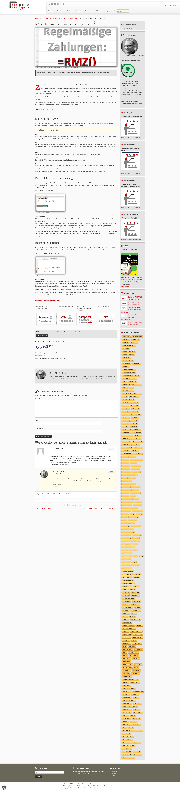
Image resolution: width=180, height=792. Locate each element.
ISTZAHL (125, 495)
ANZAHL (125, 342)
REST (136, 586)
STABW (132, 616)
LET (132, 514)
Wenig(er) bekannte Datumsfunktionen (42, 307)
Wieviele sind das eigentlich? (64, 306)
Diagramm (126, 420)
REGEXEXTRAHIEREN (128, 583)
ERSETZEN (137, 429)
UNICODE (126, 673)
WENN (135, 706)
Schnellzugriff (135, 595)
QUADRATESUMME (128, 574)
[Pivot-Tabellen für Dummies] (129, 264)
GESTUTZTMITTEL (128, 453)
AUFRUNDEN (126, 363)
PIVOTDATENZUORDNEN (129, 562)
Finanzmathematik (74, 18)
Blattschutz (132, 381)
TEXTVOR (138, 664)
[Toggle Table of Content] (52, 109)
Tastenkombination (127, 649)
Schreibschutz (126, 601)
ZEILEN (125, 724)
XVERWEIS (136, 718)
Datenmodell (134, 405)
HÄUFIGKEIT (126, 471)
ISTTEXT (125, 492)
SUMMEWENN (126, 634)
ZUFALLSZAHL (127, 742)
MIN (132, 523)
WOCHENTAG (138, 712)
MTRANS (136, 541)
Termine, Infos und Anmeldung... (131, 137)
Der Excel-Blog (46, 18)
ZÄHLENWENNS (127, 751)
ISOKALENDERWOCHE (129, 483)
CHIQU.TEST (137, 393)
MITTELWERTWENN (128, 529)
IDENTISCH (136, 471)
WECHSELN (126, 706)
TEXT (125, 655)
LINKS (139, 514)
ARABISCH (126, 348)
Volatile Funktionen (137, 691)
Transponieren (126, 667)
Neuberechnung (127, 550)
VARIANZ (125, 682)
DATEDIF (135, 402)
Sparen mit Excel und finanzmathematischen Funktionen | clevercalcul (61, 494)
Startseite (50, 11)
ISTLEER (135, 489)
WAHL (136, 697)
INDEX (125, 474)
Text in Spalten (134, 655)
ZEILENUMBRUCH (135, 724)
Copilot (125, 396)
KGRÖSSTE (137, 504)
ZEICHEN (125, 721)
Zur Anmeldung (42, 335)
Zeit (124, 727)
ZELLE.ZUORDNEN (128, 730)
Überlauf (137, 751)
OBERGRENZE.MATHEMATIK (130, 556)
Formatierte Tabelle (135, 438)
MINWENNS (126, 526)
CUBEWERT (126, 402)
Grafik (125, 456)
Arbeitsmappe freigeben (129, 351)
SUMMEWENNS (138, 634)
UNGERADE (136, 670)
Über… (98, 11)
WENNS (136, 709)
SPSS (125, 616)
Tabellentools (126, 643)
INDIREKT (134, 474)
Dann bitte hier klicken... (86, 774)
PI (141, 556)
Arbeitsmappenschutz (128, 354)
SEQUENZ (126, 604)
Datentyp (135, 411)
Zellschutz (139, 730)
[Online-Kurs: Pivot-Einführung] (130, 161)
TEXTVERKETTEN (127, 664)
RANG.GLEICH (127, 577)
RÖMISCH (126, 592)
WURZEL (125, 715)
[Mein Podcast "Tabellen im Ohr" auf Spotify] (135, 28)
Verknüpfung (126, 691)
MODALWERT (126, 535)
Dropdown (134, 420)
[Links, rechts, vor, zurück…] (106, 319)
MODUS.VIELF (127, 538)
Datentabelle (126, 411)
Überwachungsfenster (128, 757)
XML (133, 715)
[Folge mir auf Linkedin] (127, 28)
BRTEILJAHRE (137, 384)
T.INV (134, 640)
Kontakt (113, 775)
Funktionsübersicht (127, 447)
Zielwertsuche (126, 733)
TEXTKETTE (126, 658)
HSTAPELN (126, 468)
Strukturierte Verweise (128, 625)
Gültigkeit (125, 462)
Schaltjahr (126, 595)
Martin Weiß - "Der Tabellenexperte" (81, 783)
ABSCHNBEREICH (137, 336)
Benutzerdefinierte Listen (129, 372)
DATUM (138, 414)
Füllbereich (138, 447)
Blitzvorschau (126, 384)
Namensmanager (132, 544)
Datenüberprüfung (128, 414)
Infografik (132, 477)
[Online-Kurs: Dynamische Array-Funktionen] (130, 127)
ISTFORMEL (136, 486)
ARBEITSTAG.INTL (128, 360)
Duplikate (134, 423)
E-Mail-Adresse (40, 428)
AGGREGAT (135, 339)
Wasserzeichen (127, 703)
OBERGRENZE (127, 553)
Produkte (69, 11)
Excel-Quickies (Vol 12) (45, 508)
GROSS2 (125, 459)
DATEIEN (125, 405)
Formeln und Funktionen (60, 18)
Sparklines (126, 613)
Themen (59, 11)
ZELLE (131, 727)
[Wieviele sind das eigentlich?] (65, 319)
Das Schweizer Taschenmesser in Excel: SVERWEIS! (83, 308)
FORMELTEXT (126, 444)
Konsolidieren (126, 511)
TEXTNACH (136, 658)
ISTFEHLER (126, 486)
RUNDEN (132, 589)
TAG (124, 646)
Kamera (138, 501)
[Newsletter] (125, 28)
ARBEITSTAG (126, 357)
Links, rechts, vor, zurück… (105, 306)
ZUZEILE (125, 745)
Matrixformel (134, 517)
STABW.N (125, 619)
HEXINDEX (126, 465)
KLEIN (135, 508)
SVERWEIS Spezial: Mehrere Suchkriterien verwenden (131, 310)
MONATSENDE (127, 541)
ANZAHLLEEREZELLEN (129, 345)
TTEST (136, 667)
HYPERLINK (135, 468)
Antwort (111, 449)
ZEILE (133, 721)
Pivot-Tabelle (126, 559)
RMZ (69, 67)
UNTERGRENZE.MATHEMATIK (130, 679)
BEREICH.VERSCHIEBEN (129, 378)
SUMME (125, 631)
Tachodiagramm (137, 643)
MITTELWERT (136, 526)
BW (131, 387)
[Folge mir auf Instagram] (130, 28)
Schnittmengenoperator (128, 598)
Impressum (109, 11)
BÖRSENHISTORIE (128, 390)
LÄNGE (125, 517)
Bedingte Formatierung (129, 369)
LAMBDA (125, 514)
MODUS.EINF (137, 535)
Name (37, 420)
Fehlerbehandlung (127, 435)
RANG (138, 574)
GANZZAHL (126, 450)
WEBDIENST (137, 703)
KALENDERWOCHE (128, 501)
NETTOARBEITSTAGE (128, 547)
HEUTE (133, 462)
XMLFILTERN (126, 718)
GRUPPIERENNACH (136, 459)
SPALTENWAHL (136, 610)
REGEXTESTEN (127, 586)
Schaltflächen (135, 592)
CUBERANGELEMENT (128, 399)
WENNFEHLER (127, 709)
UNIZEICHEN (135, 673)
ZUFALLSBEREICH (128, 736)
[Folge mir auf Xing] (132, 28)
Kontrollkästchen (137, 511)
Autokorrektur (136, 363)
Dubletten (125, 423)
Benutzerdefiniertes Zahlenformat (131, 375)
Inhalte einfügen (127, 480)
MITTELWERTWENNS (128, 532)
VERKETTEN (126, 685)
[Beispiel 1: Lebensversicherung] (51, 202)
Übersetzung (137, 754)
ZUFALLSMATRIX (127, 739)
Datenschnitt (135, 408)
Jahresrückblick (127, 498)
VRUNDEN (126, 694)
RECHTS (136, 577)
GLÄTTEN (138, 453)
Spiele (134, 613)
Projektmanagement (128, 571)
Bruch (125, 387)
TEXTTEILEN (126, 661)
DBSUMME (126, 417)
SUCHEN (139, 625)
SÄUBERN (126, 640)
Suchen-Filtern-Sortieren (129, 628)
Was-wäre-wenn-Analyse (129, 700)
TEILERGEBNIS (133, 652)
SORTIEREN (135, 604)
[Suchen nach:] (123, 11)
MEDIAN (125, 523)
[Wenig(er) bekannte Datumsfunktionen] (45, 319)
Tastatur (132, 646)
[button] (4, 788)
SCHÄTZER (136, 601)
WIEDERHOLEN (127, 712)
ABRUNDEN (126, 336)
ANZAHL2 (134, 342)
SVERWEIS (126, 637)
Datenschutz (114, 773)
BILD (124, 381)
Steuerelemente (127, 622)
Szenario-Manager (137, 637)
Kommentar (38, 398)
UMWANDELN (126, 670)
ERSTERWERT (127, 432)
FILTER (137, 435)
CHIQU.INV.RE (127, 393)
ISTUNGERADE (135, 492)
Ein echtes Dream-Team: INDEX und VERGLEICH (132, 317)
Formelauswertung (137, 441)
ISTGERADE (126, 489)
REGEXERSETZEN (128, 580)
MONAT (136, 538)
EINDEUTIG (133, 426)
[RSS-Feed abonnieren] (122, 28)
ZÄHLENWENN (127, 748)
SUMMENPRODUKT (136, 631)
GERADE (135, 450)
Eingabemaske (127, 429)
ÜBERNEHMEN (127, 754)
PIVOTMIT (126, 565)
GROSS (132, 456)
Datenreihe (126, 408)
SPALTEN (125, 610)
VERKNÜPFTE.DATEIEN (129, 688)
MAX (124, 520)
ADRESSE (126, 339)
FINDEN (125, 438)
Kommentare (88, 11)
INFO (124, 477)
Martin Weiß (75, 67)
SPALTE (137, 607)
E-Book (125, 426)
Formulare (136, 444)
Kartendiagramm (127, 504)
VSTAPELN (135, 694)
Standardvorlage (135, 619)
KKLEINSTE (126, 508)
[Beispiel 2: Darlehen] (51, 264)
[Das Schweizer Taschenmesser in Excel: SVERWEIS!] (85, 319)
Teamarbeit (138, 649)
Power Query (126, 568)
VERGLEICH (135, 682)
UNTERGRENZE (127, 676)
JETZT (136, 498)
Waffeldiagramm (127, 697)
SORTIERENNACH (127, 607)
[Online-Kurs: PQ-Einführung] (130, 197)
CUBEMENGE (134, 396)
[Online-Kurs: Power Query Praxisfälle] (130, 228)
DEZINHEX (135, 417)
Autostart (125, 366)
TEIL (124, 652)
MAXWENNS (132, 520)
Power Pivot (135, 565)
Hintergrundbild (136, 465)
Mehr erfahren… (126, 286)
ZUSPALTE (137, 742)
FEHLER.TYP (137, 432)
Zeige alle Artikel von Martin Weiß (58, 381)
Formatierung (126, 441)
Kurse (78, 11)
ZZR (132, 745)
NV (135, 550)
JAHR (133, 495)
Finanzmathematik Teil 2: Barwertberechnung (100, 508)
